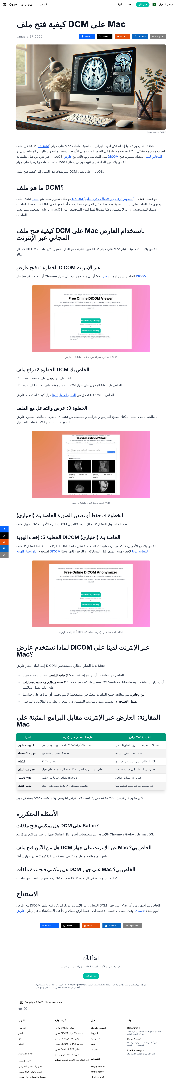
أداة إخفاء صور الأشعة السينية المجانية (72, 1060)
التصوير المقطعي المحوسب (31, 1066)
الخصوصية (95, 1038)
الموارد (22, 1020)
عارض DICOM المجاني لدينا (113, 157)
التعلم (21, 1044)
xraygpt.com (97, 1066)
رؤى (20, 1038)
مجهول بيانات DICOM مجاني (68, 1054)
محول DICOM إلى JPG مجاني (69, 1033)
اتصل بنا (94, 1049)
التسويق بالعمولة (98, 1028)
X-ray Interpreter (54, 1002)
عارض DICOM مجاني (64, 1028)
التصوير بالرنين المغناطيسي (31, 1071)
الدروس (22, 1028)
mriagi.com (96, 1071)
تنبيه (93, 1044)
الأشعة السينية (25, 1061)
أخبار (21, 1033)
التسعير (43, 4)
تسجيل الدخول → (168, 4)
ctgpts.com (96, 1077)
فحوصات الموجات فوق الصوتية (32, 1077)
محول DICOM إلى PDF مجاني (69, 1044)
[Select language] (154, 4)
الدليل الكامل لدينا (64, 395)
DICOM (43, 146)
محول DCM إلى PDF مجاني (67, 1049)
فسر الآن (142, 4)
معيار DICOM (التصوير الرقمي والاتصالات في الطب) (83, 199)
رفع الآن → (91, 976)
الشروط (94, 1033)
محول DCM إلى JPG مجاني (67, 1038)
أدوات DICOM (123, 4)
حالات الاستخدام (26, 1053)
